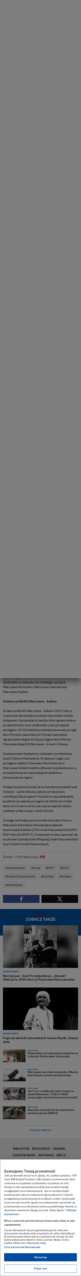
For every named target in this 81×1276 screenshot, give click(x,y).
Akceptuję (40, 1257)
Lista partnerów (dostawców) (22, 1247)
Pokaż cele (40, 1268)
